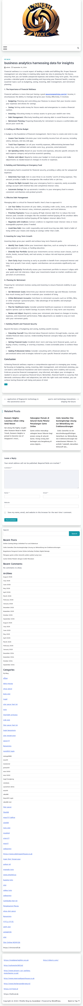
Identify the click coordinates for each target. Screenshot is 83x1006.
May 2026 (6, 588)
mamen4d (6, 764)
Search (6, 530)
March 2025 (7, 642)
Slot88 (6, 812)
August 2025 (7, 623)
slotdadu (6, 783)
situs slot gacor (9, 911)
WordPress (56, 1001)
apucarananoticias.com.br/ (56, 94)
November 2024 (8, 657)
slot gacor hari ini (10, 704)
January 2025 (8, 649)
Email (45, 493)
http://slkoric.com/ (50, 960)
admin (8, 67)
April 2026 (6, 592)
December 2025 (8, 607)
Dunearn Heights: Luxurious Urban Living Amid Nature (14, 421)
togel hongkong (8, 779)
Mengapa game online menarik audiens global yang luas (22, 555)
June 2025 (6, 630)
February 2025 (8, 645)
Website (7, 502)
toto (5, 709)
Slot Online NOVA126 (11, 942)
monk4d (6, 833)
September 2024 (8, 665)
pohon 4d (7, 864)
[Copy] (5, 384)
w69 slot (7, 927)
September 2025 (8, 619)
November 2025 (8, 611)
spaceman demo (8, 787)
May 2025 (6, 634)
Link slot (6, 720)
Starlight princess (10, 715)
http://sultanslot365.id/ (13, 965)
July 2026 (6, 581)
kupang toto (8, 880)
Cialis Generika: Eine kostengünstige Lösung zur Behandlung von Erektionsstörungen (31, 547)
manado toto (8, 869)
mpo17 (6, 843)
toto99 (5, 760)
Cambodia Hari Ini (10, 901)
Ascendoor (36, 1001)
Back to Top (72, 1001)
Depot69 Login (8, 798)
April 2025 (6, 638)
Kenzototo (7, 746)
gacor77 (6, 741)
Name (7, 493)
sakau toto (7, 890)
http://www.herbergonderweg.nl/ (17, 983)
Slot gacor (7, 807)
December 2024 (8, 653)
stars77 (6, 838)
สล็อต (5, 678)
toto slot (6, 828)
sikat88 (5, 794)
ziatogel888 (7, 756)
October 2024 (8, 661)
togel (5, 699)
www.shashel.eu (9, 875)
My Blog (7, 59)
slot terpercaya (9, 735)
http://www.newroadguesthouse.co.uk (19, 978)
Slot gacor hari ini (10, 725)
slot (4, 885)
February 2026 (8, 600)
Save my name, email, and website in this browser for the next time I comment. (40, 512)
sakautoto (7, 849)
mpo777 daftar (9, 817)
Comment (8, 468)
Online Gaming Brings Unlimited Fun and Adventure (20, 543)
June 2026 (7, 584)
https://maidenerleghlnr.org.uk (16, 960)
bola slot (6, 694)
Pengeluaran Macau (11, 906)
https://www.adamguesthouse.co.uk (17, 854)
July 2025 (6, 626)
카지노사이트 (8, 921)
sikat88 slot (7, 802)
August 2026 (7, 577)
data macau (8, 683)
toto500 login (8, 751)
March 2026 (7, 596)
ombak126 (7, 932)
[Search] (78, 48)
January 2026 (8, 604)
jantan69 (6, 767)
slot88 (6, 823)
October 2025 (8, 615)
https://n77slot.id (11, 989)
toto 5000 (6, 771)
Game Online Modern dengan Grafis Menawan (18, 559)
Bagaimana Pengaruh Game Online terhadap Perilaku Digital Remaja (26, 551)
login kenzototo (9, 730)
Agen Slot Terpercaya (11, 859)
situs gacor (7, 689)
